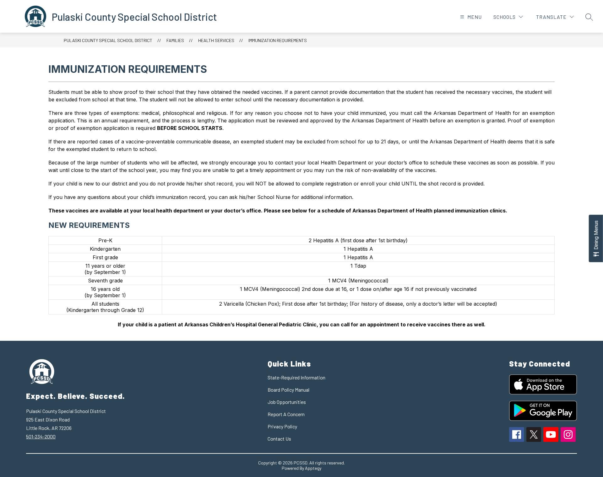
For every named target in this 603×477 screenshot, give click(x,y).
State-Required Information (296, 377)
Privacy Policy (282, 426)
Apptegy (313, 468)
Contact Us (279, 439)
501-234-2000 (41, 436)
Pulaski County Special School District (108, 40)
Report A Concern (286, 414)
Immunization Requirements (277, 40)
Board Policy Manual (288, 390)
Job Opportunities (287, 402)
